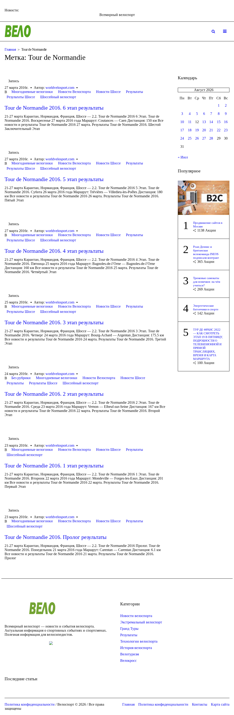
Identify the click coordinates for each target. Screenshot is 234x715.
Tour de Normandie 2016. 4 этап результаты (54, 251)
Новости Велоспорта (74, 92)
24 (182, 138)
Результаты (134, 92)
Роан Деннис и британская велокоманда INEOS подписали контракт (206, 252)
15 (219, 122)
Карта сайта (220, 704)
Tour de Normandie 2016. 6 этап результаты (54, 108)
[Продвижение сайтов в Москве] (203, 197)
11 (189, 122)
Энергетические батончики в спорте (205, 307)
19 (197, 130)
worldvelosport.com (59, 88)
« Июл (183, 157)
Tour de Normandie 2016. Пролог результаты (55, 537)
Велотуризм (129, 654)
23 (226, 130)
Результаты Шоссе (21, 97)
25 (189, 138)
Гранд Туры (129, 629)
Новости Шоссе (108, 92)
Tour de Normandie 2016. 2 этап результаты (54, 394)
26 (197, 138)
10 (182, 122)
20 (204, 130)
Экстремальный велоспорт (141, 622)
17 (182, 130)
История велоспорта (136, 648)
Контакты (199, 704)
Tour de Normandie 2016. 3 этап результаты (54, 322)
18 (189, 130)
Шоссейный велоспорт (58, 97)
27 (204, 138)
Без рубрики (21, 378)
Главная (10, 49)
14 (211, 122)
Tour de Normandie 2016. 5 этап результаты (54, 179)
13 (204, 122)
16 (226, 122)
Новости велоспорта (136, 616)
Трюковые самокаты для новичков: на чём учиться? (206, 281)
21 (211, 130)
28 (211, 138)
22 (219, 130)
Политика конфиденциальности (163, 704)
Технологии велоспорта (138, 641)
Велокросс (128, 660)
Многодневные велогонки (32, 92)
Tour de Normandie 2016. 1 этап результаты (54, 466)
